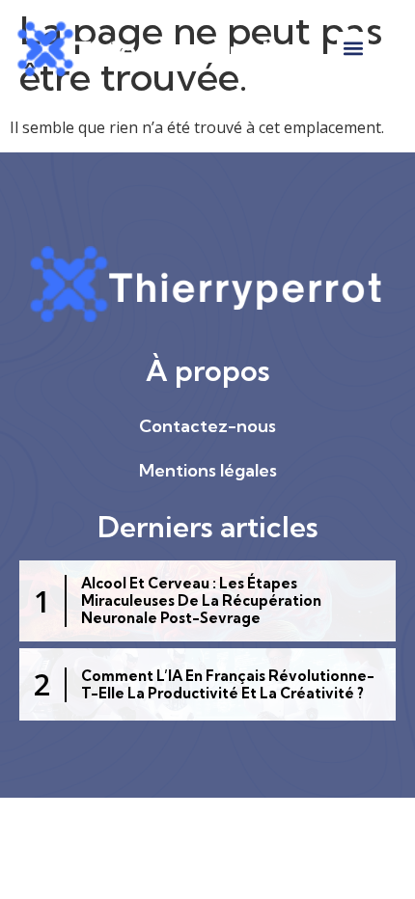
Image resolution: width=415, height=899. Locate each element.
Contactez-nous (207, 426)
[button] (353, 48)
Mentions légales (208, 470)
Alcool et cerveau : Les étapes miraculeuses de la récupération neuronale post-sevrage (201, 600)
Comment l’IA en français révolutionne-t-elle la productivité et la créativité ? (227, 684)
